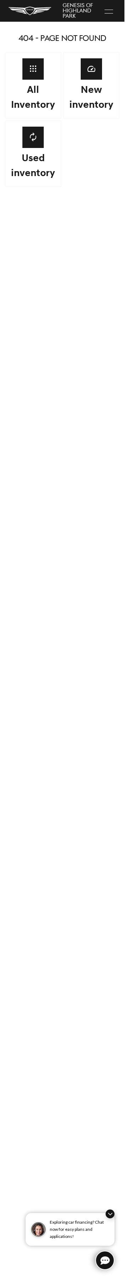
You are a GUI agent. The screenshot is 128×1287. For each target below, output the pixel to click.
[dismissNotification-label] (110, 1213)
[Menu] (109, 11)
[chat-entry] (104, 1260)
